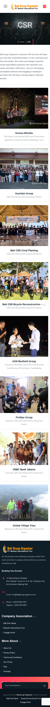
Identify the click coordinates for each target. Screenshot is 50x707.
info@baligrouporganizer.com (21, 595)
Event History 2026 (21, 136)
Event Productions (36, 136)
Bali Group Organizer (24, 695)
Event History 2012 (25, 473)
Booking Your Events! (12, 571)
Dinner (10, 136)
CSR (5, 136)
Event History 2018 (30, 365)
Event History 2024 (18, 254)
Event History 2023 (18, 308)
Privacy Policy (9, 653)
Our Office (8, 662)
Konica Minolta (24, 133)
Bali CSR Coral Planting (24, 250)
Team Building (35, 368)
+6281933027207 (19, 602)
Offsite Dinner (23, 368)
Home (21, 42)
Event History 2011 (26, 529)
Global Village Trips (24, 525)
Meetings (34, 140)
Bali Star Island (10, 623)
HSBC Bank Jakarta (24, 469)
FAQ (5, 667)
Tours (41, 140)
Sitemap (7, 671)
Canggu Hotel (9, 632)
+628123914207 (20, 605)
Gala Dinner (9, 140)
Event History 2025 (18, 197)
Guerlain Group (24, 193)
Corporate (9, 365)
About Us (7, 648)
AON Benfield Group (24, 361)
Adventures (9, 529)
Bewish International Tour (14, 628)
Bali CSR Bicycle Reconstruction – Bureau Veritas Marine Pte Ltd (24, 304)
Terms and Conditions (13, 657)
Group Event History (22, 140)
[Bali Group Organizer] (24, 6)
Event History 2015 (25, 421)
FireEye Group (24, 417)
